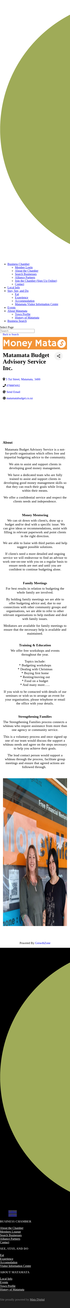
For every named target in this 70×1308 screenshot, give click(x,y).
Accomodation (8, 1262)
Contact (19, 284)
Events (11, 307)
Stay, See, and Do (18, 290)
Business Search (17, 320)
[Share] (58, 356)
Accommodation (25, 300)
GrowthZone (42, 943)
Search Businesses (26, 274)
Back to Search (11, 334)
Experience (21, 297)
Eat (17, 294)
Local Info (13, 287)
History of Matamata (27, 317)
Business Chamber (18, 264)
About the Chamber (26, 270)
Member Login (24, 267)
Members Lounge (10, 1231)
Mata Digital (37, 1299)
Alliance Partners (25, 277)
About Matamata (17, 310)
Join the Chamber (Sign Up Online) (36, 280)
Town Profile (22, 314)
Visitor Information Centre (15, 1265)
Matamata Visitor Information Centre (36, 304)
